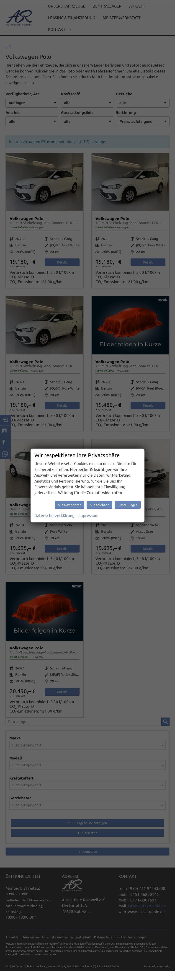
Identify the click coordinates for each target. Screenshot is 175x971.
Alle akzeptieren (69, 505)
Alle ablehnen (99, 505)
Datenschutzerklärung (54, 515)
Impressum (88, 515)
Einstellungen (128, 505)
